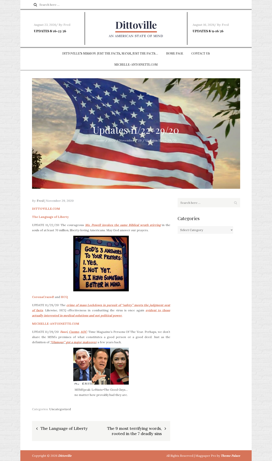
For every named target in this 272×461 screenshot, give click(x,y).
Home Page (174, 53)
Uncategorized (60, 409)
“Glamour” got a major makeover (73, 342)
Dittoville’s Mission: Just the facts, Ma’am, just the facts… (110, 53)
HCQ (64, 297)
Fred (66, 25)
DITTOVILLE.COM (46, 208)
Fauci (63, 332)
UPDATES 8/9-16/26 (208, 31)
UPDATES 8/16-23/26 (50, 31)
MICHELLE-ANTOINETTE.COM (136, 64)
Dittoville (136, 24)
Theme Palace (230, 455)
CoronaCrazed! (43, 297)
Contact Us (200, 53)
